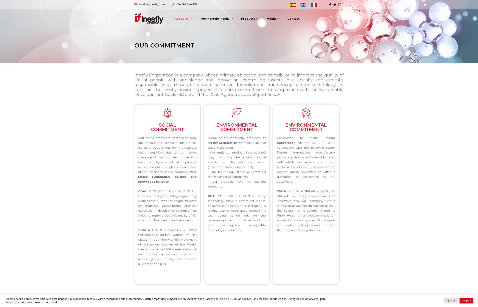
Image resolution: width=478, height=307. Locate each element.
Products (248, 18)
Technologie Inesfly (214, 18)
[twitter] (334, 4)
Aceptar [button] (466, 300)
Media (271, 18)
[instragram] (339, 4)
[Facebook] (330, 4)
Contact (293, 18)
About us (182, 18)
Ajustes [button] (451, 300)
